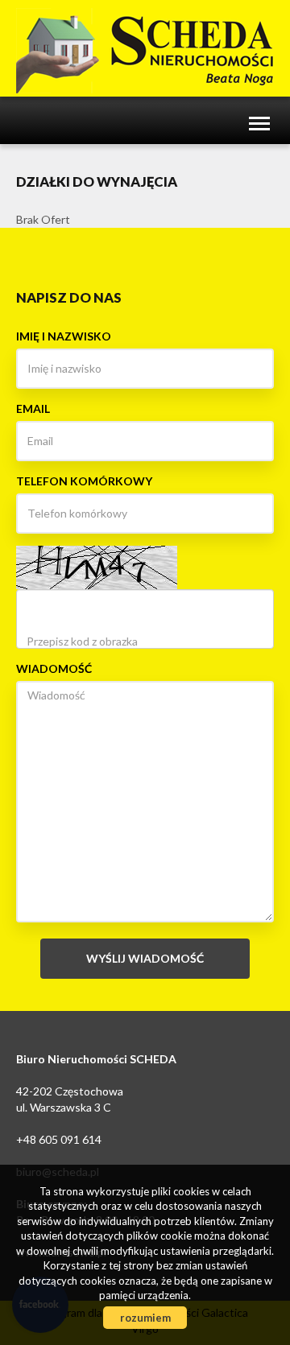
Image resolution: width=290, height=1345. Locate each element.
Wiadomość (54, 668)
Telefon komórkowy (84, 481)
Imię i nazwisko (63, 336)
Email (33, 408)
